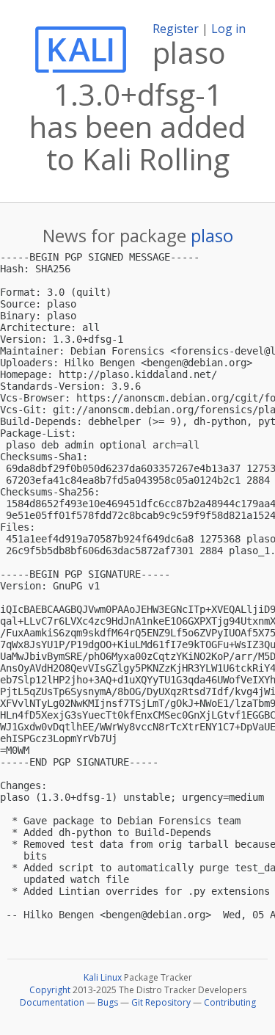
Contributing (230, 1002)
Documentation (52, 1002)
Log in (228, 29)
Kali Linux (103, 977)
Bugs (108, 1002)
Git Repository (161, 1002)
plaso (212, 235)
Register (176, 29)
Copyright (49, 990)
